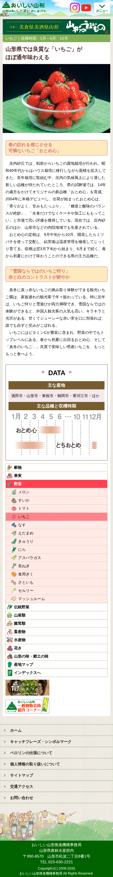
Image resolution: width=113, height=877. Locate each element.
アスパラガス (29, 557)
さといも (25, 582)
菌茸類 (20, 623)
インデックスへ (27, 672)
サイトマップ (21, 775)
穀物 (18, 467)
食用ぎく (25, 574)
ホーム (16, 730)
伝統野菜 (21, 607)
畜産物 (20, 631)
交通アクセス (21, 786)
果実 (18, 475)
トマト (24, 508)
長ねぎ (24, 566)
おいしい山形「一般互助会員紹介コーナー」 (28, 705)
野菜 (18, 484)
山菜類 (20, 615)
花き (18, 648)
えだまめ (25, 533)
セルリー (25, 590)
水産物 (20, 640)
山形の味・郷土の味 (31, 656)
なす (22, 525)
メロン (24, 492)
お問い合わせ (21, 797)
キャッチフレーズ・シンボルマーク (41, 741)
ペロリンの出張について (31, 753)
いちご (24, 516)
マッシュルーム (31, 599)
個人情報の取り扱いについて (35, 764)
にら (22, 549)
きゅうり (25, 541)
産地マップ (23, 664)
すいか (24, 500)
